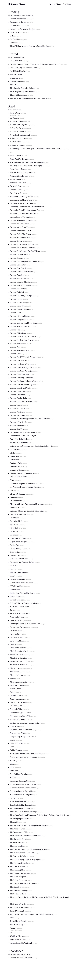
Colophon (67, 4)
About (52, 4)
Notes (58, 4)
